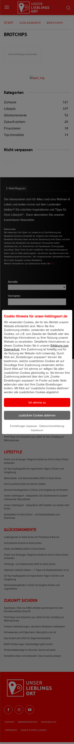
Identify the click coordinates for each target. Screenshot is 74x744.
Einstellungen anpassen (23, 426)
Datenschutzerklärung (51, 426)
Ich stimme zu (37, 402)
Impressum (37, 430)
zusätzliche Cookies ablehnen (37, 415)
